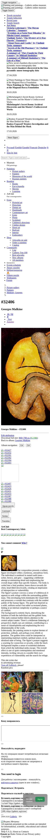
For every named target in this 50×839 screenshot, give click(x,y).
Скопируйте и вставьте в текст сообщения (21, 808)
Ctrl (21, 445)
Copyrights (6, 836)
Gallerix (13, 816)
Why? (24, 543)
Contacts (25, 831)
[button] (14, 15)
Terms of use (22, 834)
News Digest (13, 138)
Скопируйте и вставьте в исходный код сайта (22, 800)
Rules (13, 834)
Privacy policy (34, 834)
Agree (40, 799)
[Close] (28, 158)
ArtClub (14, 195)
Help (3, 831)
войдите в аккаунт (9, 782)
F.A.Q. (9, 831)
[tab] (10, 314)
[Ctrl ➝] (6, 483)
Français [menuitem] (33, 147)
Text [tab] (9, 319)
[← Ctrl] (6, 463)
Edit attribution (7, 435)
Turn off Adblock (8, 665)
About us (16, 831)
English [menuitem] (18, 147)
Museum (12, 163)
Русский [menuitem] (11, 147)
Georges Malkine (22, 440)
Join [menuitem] (15, 153)
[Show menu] (19, 3)
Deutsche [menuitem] (42, 147)
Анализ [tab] (10, 322)
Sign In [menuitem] (10, 153)
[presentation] (28, 324)
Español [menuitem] (25, 147)
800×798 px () (28, 438)
